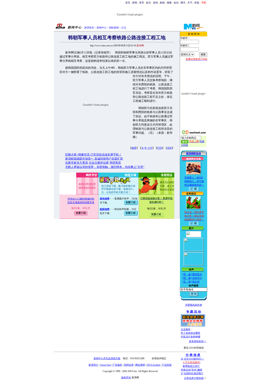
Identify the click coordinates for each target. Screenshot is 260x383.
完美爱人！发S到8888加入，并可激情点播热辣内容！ (194, 181)
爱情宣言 (197, 274)
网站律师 (140, 364)
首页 (127, 2)
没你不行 (197, 278)
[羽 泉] (187, 278)
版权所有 (126, 377)
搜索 (169, 2)
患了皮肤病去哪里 (190, 333)
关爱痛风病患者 (193, 305)
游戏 (155, 2)
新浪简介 (93, 364)
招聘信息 (129, 364)
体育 (141, 2)
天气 (189, 2)
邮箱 (162, 2)
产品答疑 (167, 364)
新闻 (134, 2)
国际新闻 (114, 27)
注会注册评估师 (99, 162)
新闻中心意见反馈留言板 (107, 358)
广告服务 (117, 364)
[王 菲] (187, 281)
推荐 (134, 148)
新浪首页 (89, 27)
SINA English (153, 364)
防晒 (201, 141)
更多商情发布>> (197, 341)
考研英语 (115, 162)
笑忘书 (195, 281)
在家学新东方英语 (76, 162)
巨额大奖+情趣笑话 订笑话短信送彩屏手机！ (93, 154)
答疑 (196, 2)
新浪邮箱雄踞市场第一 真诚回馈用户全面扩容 (94, 158)
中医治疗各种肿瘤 (190, 336)
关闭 (169, 148)
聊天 (183, 2)
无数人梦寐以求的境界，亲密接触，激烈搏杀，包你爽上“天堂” (104, 167)
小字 (149, 148)
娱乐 (148, 2)
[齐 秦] (187, 274)
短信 (176, 2)
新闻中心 (101, 27)
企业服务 (186, 329)
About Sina (105, 364)
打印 (159, 148)
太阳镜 (184, 145)
